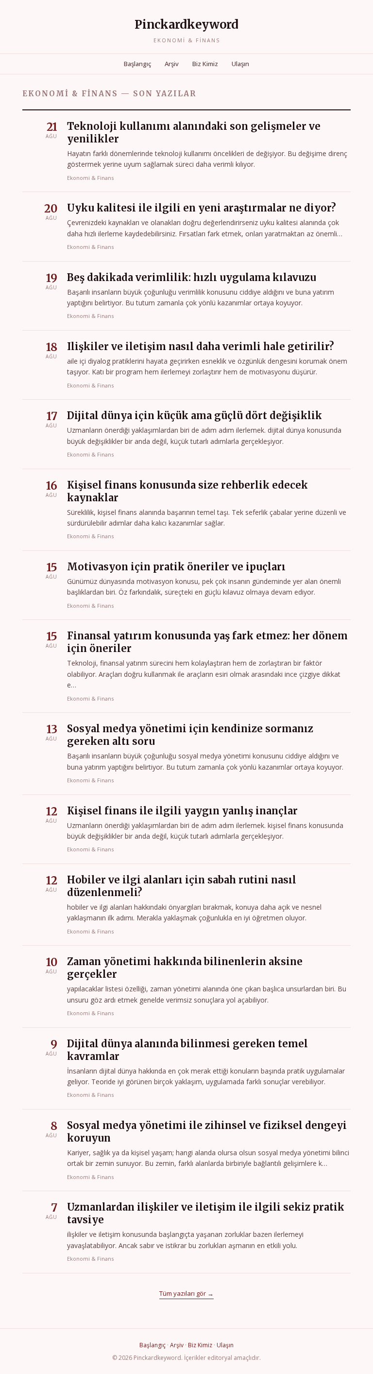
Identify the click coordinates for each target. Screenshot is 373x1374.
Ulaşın (240, 63)
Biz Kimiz (205, 63)
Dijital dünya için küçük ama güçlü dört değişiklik (194, 415)
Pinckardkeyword (186, 24)
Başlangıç (137, 63)
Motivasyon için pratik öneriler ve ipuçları (176, 567)
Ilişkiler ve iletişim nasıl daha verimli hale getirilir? (200, 346)
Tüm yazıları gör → (186, 1293)
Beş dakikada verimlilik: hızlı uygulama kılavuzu (191, 277)
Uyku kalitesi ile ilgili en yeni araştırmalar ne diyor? (201, 208)
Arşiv (172, 63)
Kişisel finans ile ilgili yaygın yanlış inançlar (182, 811)
